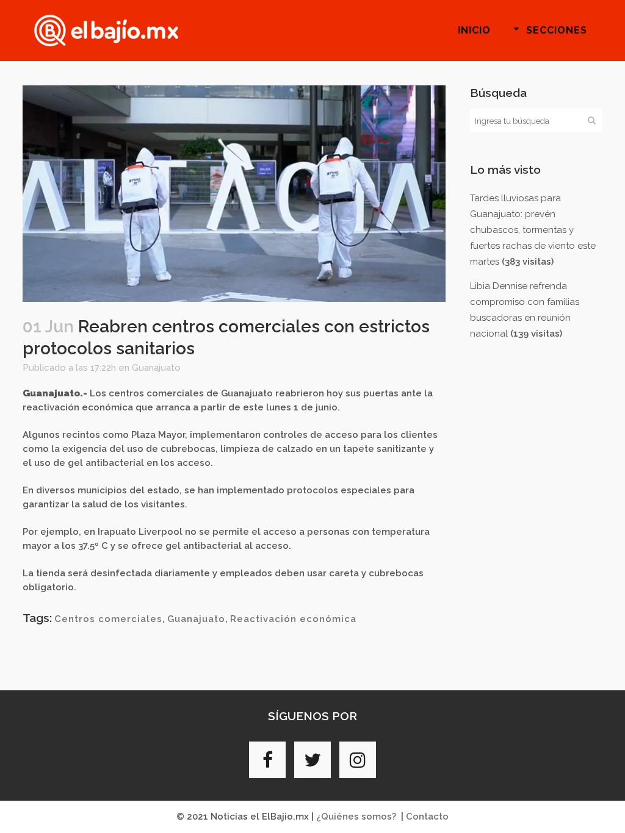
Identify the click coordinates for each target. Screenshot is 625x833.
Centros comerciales (108, 618)
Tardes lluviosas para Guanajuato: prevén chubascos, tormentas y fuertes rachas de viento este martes (533, 230)
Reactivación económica (293, 618)
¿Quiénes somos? (356, 816)
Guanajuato (156, 367)
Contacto (427, 816)
